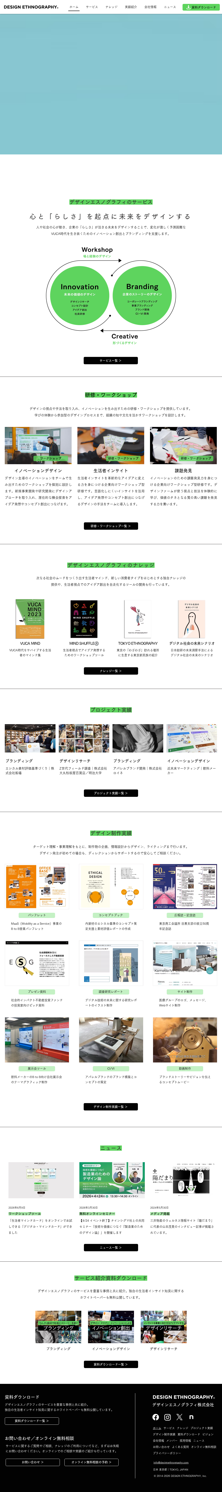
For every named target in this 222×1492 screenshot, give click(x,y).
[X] (179, 1417)
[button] (131, 7)
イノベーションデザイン (188, 761)
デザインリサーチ (75, 761)
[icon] (191, 1417)
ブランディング (19, 761)
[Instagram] (167, 1417)
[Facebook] (155, 1417)
